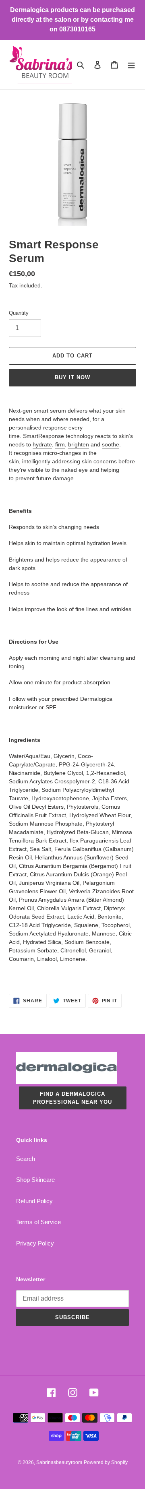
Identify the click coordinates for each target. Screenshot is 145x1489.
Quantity (19, 313)
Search (25, 1158)
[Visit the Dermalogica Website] (66, 1081)
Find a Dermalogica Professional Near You (72, 1098)
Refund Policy (34, 1201)
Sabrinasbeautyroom (59, 1462)
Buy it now (72, 377)
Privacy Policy (35, 1243)
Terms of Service (38, 1221)
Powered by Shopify (106, 1462)
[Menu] (131, 64)
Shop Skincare (35, 1179)
